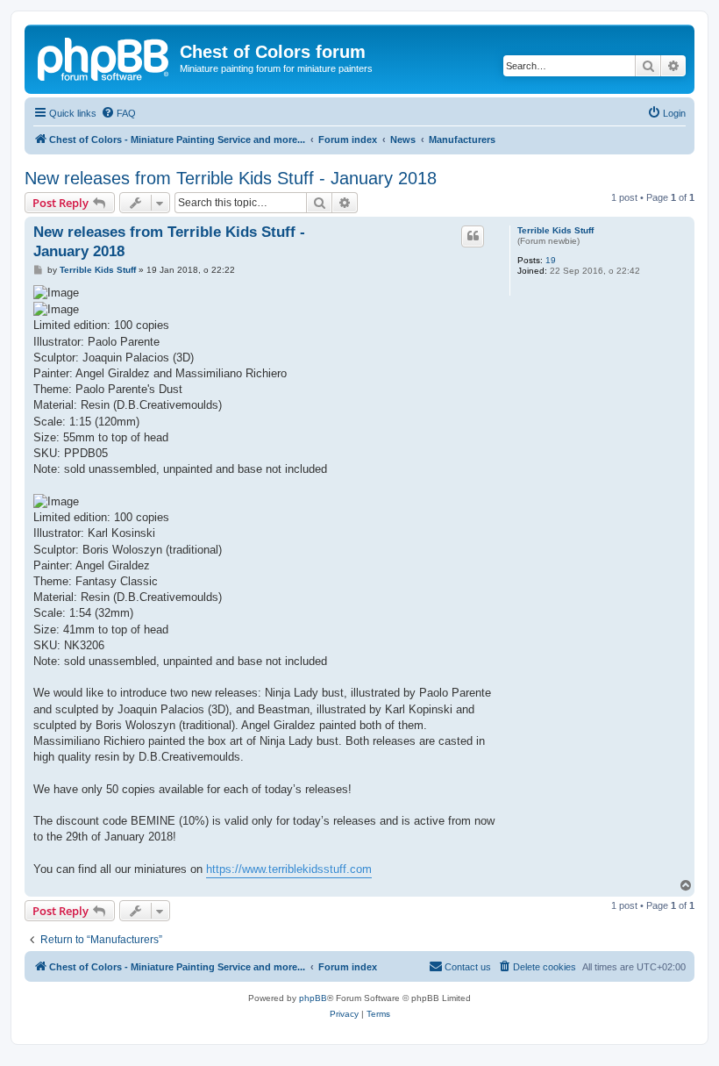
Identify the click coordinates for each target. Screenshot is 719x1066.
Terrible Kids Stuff (555, 230)
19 (550, 260)
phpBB (313, 998)
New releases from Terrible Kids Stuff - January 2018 (231, 178)
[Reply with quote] (472, 236)
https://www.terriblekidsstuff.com (289, 869)
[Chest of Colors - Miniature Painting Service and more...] (104, 57)
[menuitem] (118, 113)
